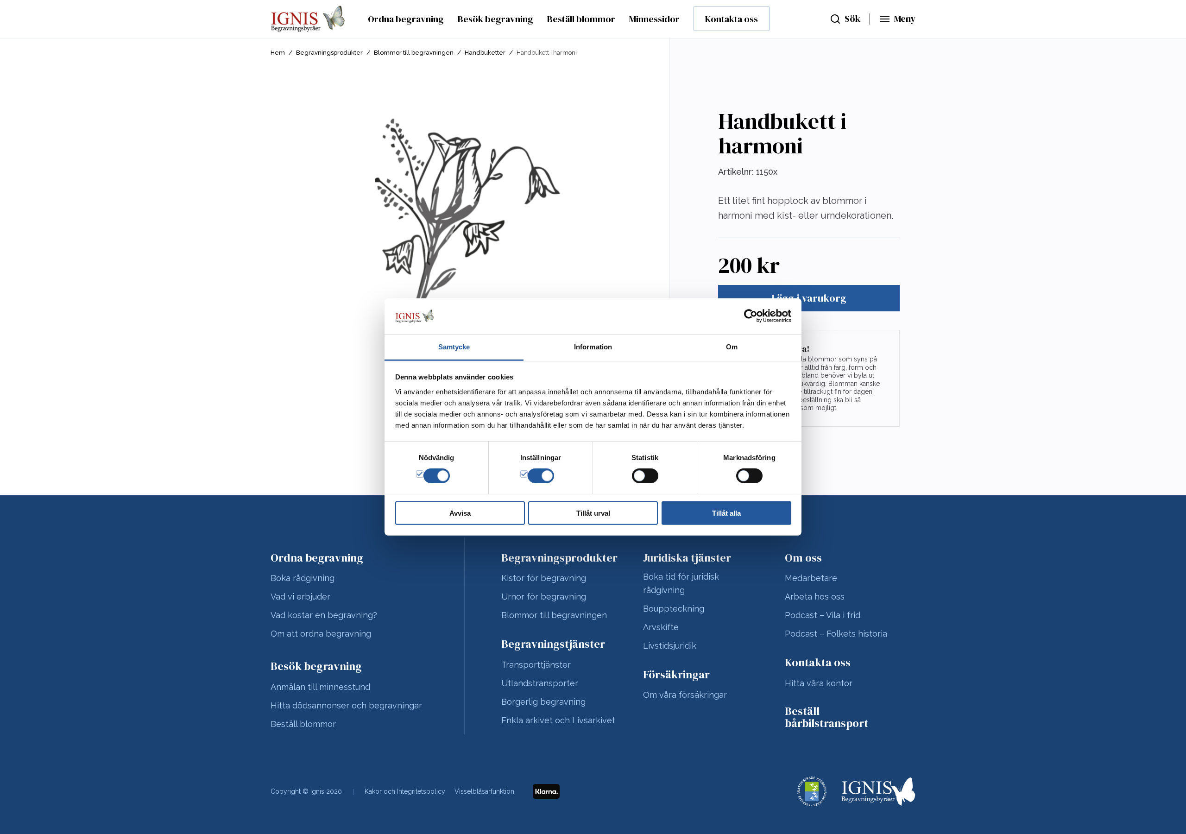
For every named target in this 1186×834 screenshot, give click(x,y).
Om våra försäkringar (685, 695)
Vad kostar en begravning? (324, 615)
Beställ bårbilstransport (826, 717)
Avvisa (460, 513)
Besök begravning (495, 19)
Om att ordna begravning (321, 633)
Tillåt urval (593, 513)
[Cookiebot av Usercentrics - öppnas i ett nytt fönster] (750, 316)
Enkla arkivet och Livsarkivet (558, 720)
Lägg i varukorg (808, 298)
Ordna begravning (406, 19)
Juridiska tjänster (687, 558)
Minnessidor (654, 19)
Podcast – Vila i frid (822, 615)
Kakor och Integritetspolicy (405, 791)
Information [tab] (593, 347)
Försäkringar (676, 675)
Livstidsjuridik (669, 646)
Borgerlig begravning (543, 702)
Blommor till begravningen (414, 52)
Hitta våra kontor (818, 683)
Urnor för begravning (543, 596)
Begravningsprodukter (329, 52)
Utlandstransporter (539, 683)
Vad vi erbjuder (300, 596)
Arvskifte (661, 627)
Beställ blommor (581, 19)
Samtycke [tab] (454, 347)
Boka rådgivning (302, 578)
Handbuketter (485, 52)
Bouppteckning (673, 608)
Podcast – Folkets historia (836, 633)
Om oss (803, 558)
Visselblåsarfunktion (484, 791)
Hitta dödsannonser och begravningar (346, 705)
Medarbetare (811, 578)
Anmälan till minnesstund (320, 687)
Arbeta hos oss (815, 596)
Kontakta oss (731, 19)
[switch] (541, 475)
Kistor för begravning (543, 578)
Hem (278, 52)
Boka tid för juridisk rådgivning (681, 583)
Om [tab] (732, 347)
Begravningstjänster (553, 644)
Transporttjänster (536, 665)
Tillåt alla (726, 513)
